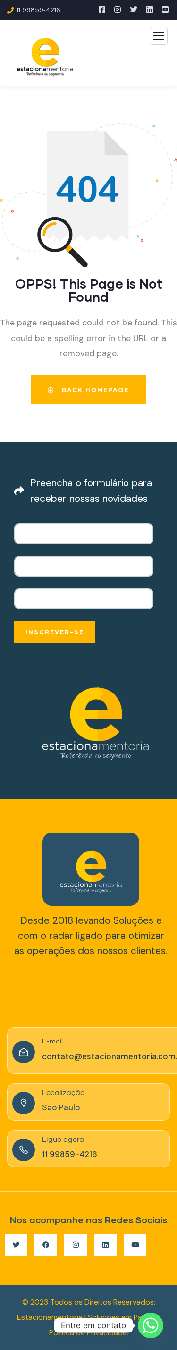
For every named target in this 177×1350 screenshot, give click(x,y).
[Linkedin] (105, 1245)
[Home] (91, 869)
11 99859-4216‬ (69, 1154)
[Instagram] (75, 1245)
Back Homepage (94, 390)
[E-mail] (23, 1052)
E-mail (52, 1041)
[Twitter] (16, 1245)
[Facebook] (45, 1245)
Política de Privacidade (88, 1333)
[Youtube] (135, 1245)
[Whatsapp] (150, 1325)
